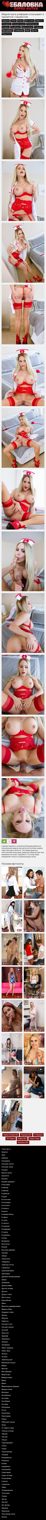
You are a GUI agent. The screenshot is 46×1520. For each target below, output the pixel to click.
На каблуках (15, 27)
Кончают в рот (7, 1324)
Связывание (6, 1469)
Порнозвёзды (7, 1452)
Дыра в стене (7, 1294)
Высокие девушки (8, 1250)
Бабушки (5, 1158)
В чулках (5, 27)
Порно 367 (22, 1139)
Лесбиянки (6, 1345)
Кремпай (5, 1336)
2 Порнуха (38, 1135)
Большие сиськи (19, 24)
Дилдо (4, 1280)
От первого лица (8, 1428)
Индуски (5, 1318)
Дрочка (34, 30)
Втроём (4, 1247)
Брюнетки (5, 1176)
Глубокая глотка (8, 1265)
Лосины (4, 1357)
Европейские (6, 1300)
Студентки (5, 1484)
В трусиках (38, 27)
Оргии (4, 1425)
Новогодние (6, 1416)
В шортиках (6, 1235)
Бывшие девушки (8, 1182)
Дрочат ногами (7, 1288)
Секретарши (6, 1472)
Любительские (32, 24)
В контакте (6, 1205)
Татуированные (7, 1490)
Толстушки (6, 1493)
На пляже (5, 1398)
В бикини (5, 1188)
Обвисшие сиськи (8, 1422)
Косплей (5, 1330)
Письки (4, 1440)
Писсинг (5, 1437)
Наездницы (6, 1407)
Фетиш (4, 1499)
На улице (5, 1404)
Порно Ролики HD (11, 1135)
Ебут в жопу (29, 21)
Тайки (4, 1487)
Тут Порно (11, 1139)
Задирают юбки (7, 1312)
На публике (6, 1401)
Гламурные (6, 1262)
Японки (4, 1517)
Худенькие (6, 1511)
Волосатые (6, 1244)
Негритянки (6, 1413)
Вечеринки (5, 1241)
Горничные (6, 1268)
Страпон (5, 1481)
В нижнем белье (7, 1214)
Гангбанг (5, 1253)
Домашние (6, 1283)
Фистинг (5, 1502)
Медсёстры (6, 34)
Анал (3, 1155)
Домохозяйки (7, 1285)
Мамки (4, 1366)
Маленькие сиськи (8, 1363)
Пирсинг (5, 1434)
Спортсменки (6, 1478)
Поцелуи (5, 1455)
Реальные (5, 1461)
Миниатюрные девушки (10, 1386)
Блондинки (6, 24)
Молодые (5, 1392)
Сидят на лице (7, 1475)
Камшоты (39, 21)
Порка (4, 1449)
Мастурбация (7, 30)
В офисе (5, 1217)
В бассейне (6, 1185)
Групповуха (6, 1274)
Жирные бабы (7, 1309)
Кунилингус (6, 1339)
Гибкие (4, 1256)
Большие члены (7, 1167)
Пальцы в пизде (8, 1431)
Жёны (4, 1303)
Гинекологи (6, 1259)
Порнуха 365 (26, 1135)
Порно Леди (34, 1139)
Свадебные (6, 1466)
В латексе (5, 1208)
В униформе (18, 30)
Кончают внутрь (8, 1327)
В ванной (5, 1191)
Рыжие (4, 1463)
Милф (27, 30)
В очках (4, 1220)
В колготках (6, 1199)
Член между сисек (8, 1514)
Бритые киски (27, 27)
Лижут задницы (7, 1348)
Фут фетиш (6, 1505)
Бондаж (4, 1170)
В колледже (6, 1202)
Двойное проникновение (11, 1277)
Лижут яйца (6, 1351)
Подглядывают (7, 1443)
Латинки (5, 1342)
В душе (4, 1196)
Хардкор (5, 21)
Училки (4, 1496)
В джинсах (5, 1194)
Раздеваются (7, 1458)
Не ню (4, 1410)
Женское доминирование (11, 1306)
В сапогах (5, 1223)
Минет (4, 1383)
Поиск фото (6, 1149)
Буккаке (5, 1179)
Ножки (20, 21)
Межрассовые (7, 1377)
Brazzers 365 (23, 1142)
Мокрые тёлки (7, 1389)
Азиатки (5, 1152)
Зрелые (4, 1315)
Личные (4, 1354)
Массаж (4, 1369)
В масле (4, 1211)
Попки (13, 21)
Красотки (5, 1333)
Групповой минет (8, 1271)
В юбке (4, 1238)
